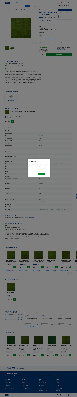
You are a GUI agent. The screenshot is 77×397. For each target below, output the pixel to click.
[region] (39, 168)
